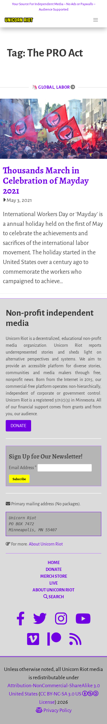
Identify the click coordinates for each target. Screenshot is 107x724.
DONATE (18, 425)
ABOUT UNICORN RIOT (53, 590)
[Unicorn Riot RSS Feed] (75, 640)
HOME (54, 562)
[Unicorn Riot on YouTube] (83, 619)
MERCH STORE (53, 576)
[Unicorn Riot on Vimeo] (33, 640)
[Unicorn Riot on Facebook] (21, 619)
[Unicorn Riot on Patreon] (54, 640)
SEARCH (56, 597)
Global (46, 87)
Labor (63, 87)
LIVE (53, 583)
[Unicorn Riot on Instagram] (61, 619)
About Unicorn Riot (46, 544)
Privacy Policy (57, 710)
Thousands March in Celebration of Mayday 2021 (46, 180)
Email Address (23, 467)
